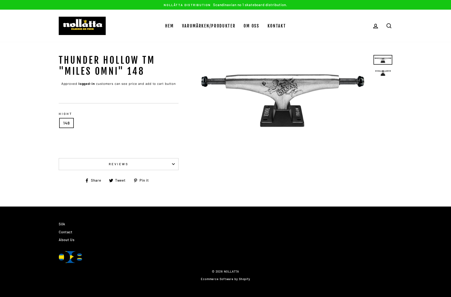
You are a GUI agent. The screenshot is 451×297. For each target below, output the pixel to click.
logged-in (86, 84)
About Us (66, 240)
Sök (62, 224)
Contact (66, 232)
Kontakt (277, 25)
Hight (65, 114)
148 (66, 122)
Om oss (251, 25)
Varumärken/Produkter (209, 25)
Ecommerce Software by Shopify (225, 279)
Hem (169, 25)
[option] (225, 4)
